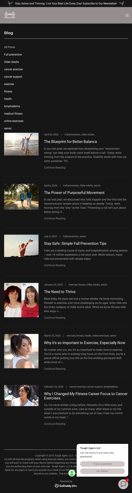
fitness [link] (8, 91)
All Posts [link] (9, 47)
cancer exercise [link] (13, 69)
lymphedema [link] (12, 106)
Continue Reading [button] (54, 167)
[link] (9, 15)
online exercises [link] (13, 121)
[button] (127, 15)
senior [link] (8, 128)
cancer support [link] (13, 76)
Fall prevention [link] (13, 54)
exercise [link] (9, 84)
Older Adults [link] (11, 62)
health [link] (8, 98)
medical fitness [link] (13, 113)
